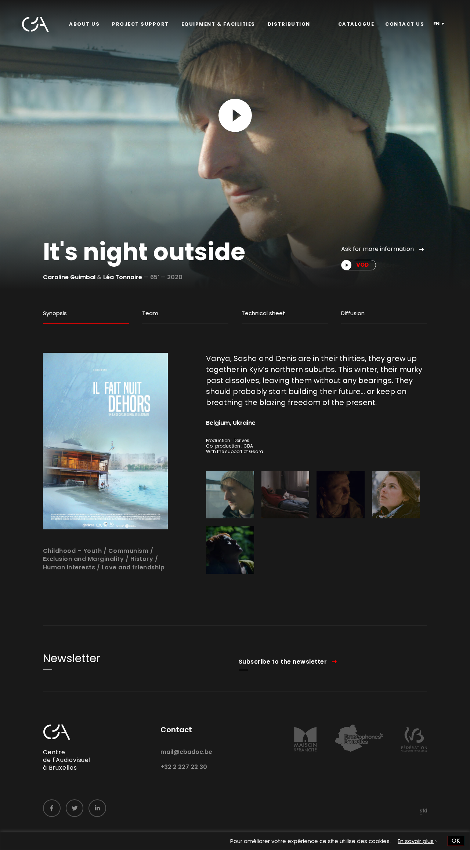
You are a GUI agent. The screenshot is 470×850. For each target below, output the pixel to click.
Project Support (140, 24)
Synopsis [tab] (55, 313)
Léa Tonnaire (122, 277)
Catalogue (356, 24)
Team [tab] (150, 313)
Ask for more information (377, 249)
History (141, 559)
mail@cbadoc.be (186, 752)
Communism (128, 551)
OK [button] (456, 840)
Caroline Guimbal (69, 277)
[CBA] (35, 24)
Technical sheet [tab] (263, 313)
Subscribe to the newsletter (283, 661)
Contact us (404, 24)
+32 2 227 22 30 (183, 767)
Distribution (289, 24)
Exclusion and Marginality (83, 559)
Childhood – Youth (72, 551)
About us (84, 24)
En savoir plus (416, 841)
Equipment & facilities (218, 24)
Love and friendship (133, 567)
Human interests (69, 567)
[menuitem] (84, 24)
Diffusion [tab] (353, 313)
